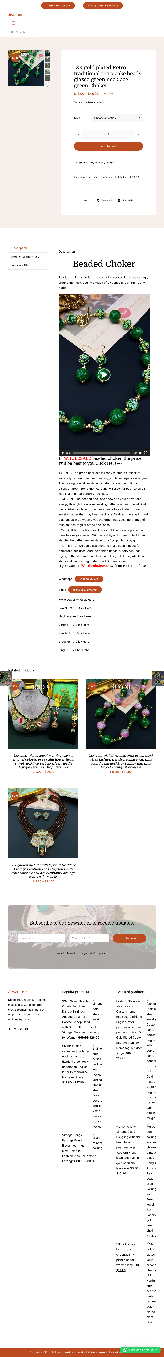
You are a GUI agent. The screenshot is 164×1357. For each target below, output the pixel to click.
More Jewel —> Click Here (76, 599)
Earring (89, 162)
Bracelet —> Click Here (74, 641)
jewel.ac (82, 1352)
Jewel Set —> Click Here (75, 608)
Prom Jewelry (105, 177)
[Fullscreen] (145, 452)
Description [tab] (19, 248)
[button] (104, 374)
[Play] (62, 452)
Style (77, 117)
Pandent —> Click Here (74, 633)
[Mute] (140, 452)
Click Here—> (109, 463)
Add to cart (108, 146)
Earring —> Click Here (74, 624)
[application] (104, 375)
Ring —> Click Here (74, 650)
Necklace (110, 162)
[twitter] (15, 1029)
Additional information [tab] (26, 256)
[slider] (101, 453)
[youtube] (26, 1029)
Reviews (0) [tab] (19, 265)
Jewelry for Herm (88, 177)
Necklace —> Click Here (75, 616)
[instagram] (21, 1029)
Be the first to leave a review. (88, 102)
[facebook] (9, 1029)
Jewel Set (99, 162)
